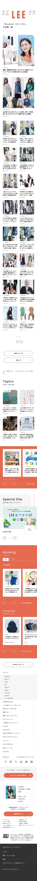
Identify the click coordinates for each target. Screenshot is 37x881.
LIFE (6, 684)
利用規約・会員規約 (23, 823)
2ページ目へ (21, 341)
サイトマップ (6, 820)
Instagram (11, 762)
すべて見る (28, 484)
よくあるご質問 (6, 821)
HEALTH (7, 687)
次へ (17, 341)
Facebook (5, 762)
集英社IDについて (7, 823)
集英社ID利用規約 (23, 821)
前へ (4, 483)
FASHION (7, 676)
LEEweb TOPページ (18, 664)
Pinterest (26, 762)
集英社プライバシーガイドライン (26, 825)
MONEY (7, 690)
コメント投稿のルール (8, 825)
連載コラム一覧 (18, 353)
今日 (5, 559)
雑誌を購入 (20, 801)
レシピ (13, 559)
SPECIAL (7, 695)
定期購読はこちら (18, 814)
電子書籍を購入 (21, 799)
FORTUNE (7, 693)
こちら (28, 840)
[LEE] (18, 14)
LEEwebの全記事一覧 (26, 603)
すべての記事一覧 (8, 698)
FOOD (6, 682)
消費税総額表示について (8, 827)
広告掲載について (23, 820)
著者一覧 (18, 360)
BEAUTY (7, 679)
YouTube (21, 762)
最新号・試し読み (22, 796)
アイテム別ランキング (26, 651)
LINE (32, 762)
